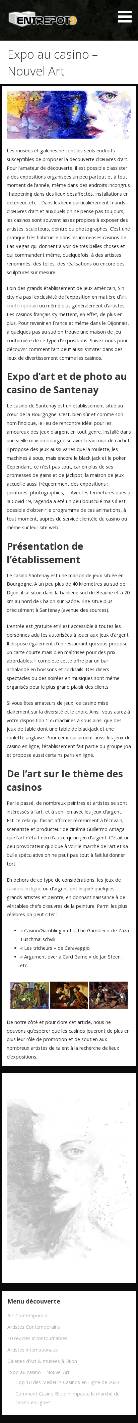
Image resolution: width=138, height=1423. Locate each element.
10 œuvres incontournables (37, 1338)
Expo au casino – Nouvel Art (38, 1372)
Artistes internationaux (32, 1349)
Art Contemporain (27, 1315)
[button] (127, 12)
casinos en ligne (24, 888)
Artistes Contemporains (33, 1327)
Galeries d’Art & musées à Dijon (42, 1361)
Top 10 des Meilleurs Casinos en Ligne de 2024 (67, 1382)
